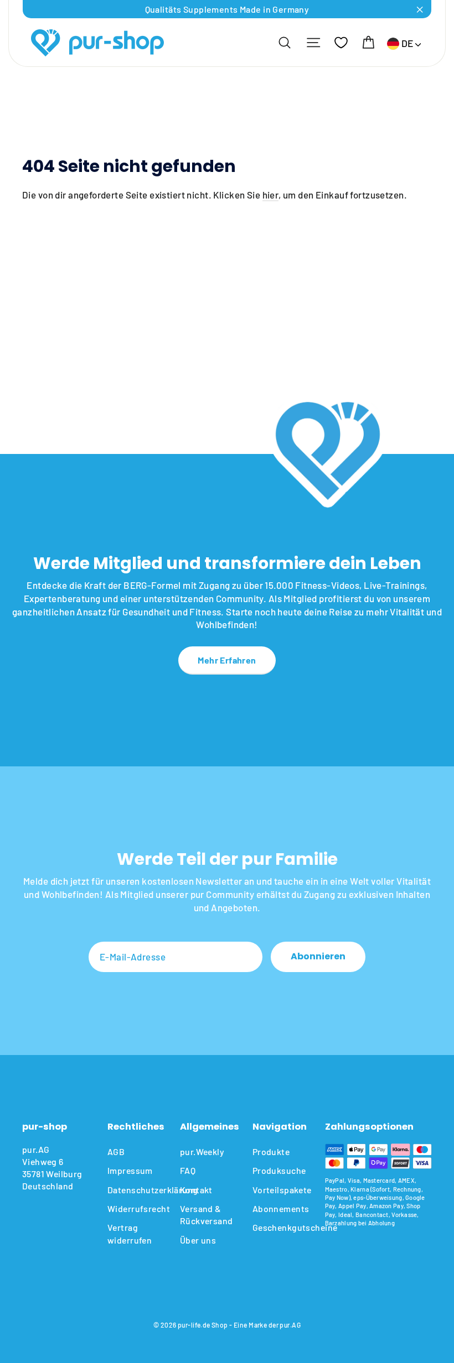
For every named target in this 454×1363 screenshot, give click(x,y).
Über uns (198, 1240)
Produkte (271, 1151)
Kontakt (196, 1189)
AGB (116, 1151)
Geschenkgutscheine (280, 1227)
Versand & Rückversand (206, 1214)
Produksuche (279, 1170)
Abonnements (280, 1208)
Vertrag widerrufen (129, 1233)
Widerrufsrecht (135, 1208)
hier (270, 194)
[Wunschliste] (341, 42)
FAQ (187, 1170)
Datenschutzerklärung (135, 1189)
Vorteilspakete (280, 1189)
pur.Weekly (202, 1151)
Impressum (130, 1170)
